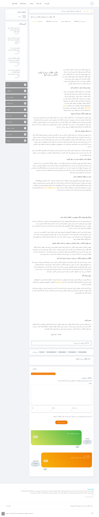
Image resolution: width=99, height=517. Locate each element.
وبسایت (31, 3)
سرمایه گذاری (23, 3)
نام (32, 407)
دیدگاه (90, 383)
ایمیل (53, 407)
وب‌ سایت (74, 407)
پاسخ (77, 446)
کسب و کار (38, 3)
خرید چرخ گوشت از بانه (51, 352)
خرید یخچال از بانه (72, 352)
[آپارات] (92, 513)
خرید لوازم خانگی (62, 352)
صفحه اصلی (14, 3)
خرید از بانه (42, 352)
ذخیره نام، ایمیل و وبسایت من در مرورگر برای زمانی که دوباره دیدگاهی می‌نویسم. (72, 416)
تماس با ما (47, 3)
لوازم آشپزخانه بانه (82, 352)
